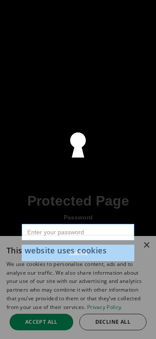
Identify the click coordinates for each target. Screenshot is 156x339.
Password (78, 217)
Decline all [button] (112, 322)
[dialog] (78, 287)
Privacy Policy (104, 307)
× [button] (146, 245)
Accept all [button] (41, 322)
